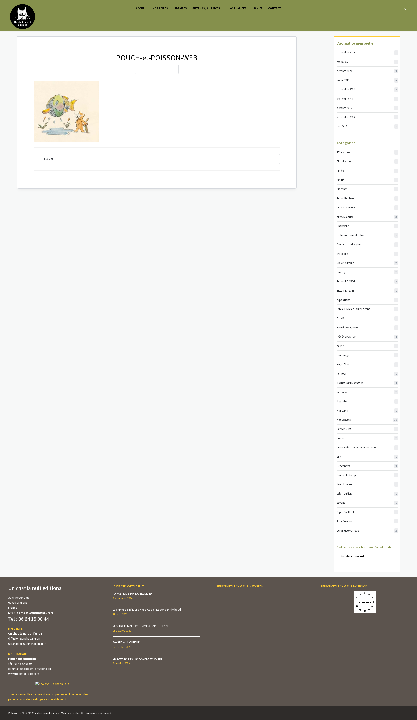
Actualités (238, 8)
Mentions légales (70, 713)
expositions (367, 300)
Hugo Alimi (367, 364)
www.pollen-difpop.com (23, 674)
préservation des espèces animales (367, 447)
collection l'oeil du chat (367, 235)
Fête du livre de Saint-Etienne (367, 309)
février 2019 (367, 80)
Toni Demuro (367, 521)
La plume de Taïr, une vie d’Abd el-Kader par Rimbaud (147, 610)
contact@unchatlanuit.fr (35, 613)
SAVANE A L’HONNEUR (126, 642)
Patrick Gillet (367, 429)
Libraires (180, 8)
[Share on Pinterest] (165, 69)
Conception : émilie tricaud (96, 713)
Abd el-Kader (367, 161)
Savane (367, 503)
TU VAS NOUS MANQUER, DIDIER (132, 593)
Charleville (367, 226)
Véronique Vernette (367, 530)
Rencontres (367, 466)
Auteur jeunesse (367, 207)
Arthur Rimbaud (367, 198)
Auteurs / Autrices (206, 8)
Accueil (141, 8)
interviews (367, 392)
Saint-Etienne (367, 484)
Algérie (367, 171)
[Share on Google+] (174, 69)
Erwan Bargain (367, 290)
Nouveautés (367, 420)
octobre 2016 (367, 108)
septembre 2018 (367, 89)
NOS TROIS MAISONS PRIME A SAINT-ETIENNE (141, 626)
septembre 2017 (367, 99)
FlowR (367, 318)
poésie (367, 438)
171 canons (367, 152)
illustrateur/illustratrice (367, 383)
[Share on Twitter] (156, 69)
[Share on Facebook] (148, 69)
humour (367, 373)
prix (367, 456)
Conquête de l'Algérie (367, 244)
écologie (367, 272)
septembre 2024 (367, 52)
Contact (274, 8)
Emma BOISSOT (367, 281)
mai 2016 (367, 126)
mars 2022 (367, 62)
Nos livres (160, 8)
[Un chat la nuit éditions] (22, 16)
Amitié (367, 180)
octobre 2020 (367, 71)
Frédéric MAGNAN (367, 336)
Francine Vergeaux (367, 327)
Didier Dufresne (367, 263)
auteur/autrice (367, 217)
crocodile (367, 254)
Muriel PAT (367, 410)
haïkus (367, 346)
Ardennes (367, 189)
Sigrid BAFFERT (367, 512)
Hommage (367, 355)
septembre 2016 (367, 117)
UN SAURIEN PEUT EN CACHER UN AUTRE (137, 658)
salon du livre (367, 493)
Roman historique (367, 475)
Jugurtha (367, 401)
